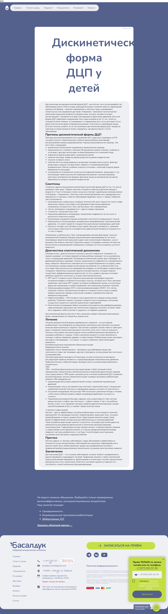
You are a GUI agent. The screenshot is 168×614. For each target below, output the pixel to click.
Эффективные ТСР (53, 519)
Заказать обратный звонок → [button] (54, 525)
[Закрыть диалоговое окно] (163, 559)
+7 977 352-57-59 (50, 561)
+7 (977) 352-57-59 (147, 568)
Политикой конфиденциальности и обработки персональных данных (149, 584)
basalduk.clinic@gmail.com (54, 565)
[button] (120, 545)
